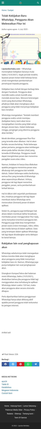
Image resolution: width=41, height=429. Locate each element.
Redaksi (10, 414)
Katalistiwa (6, 387)
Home (6, 406)
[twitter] (13, 364)
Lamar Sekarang (29, 406)
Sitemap (18, 414)
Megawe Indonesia (10, 390)
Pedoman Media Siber (13, 410)
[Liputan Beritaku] (20, 3)
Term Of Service (20, 418)
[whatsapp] (28, 364)
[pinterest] (20, 364)
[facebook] (5, 364)
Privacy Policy (29, 410)
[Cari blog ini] (38, 3)
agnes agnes (12, 29)
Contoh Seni (7, 393)
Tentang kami (28, 414)
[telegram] (35, 364)
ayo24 (4, 381)
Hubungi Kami (16, 406)
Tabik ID (5, 384)
